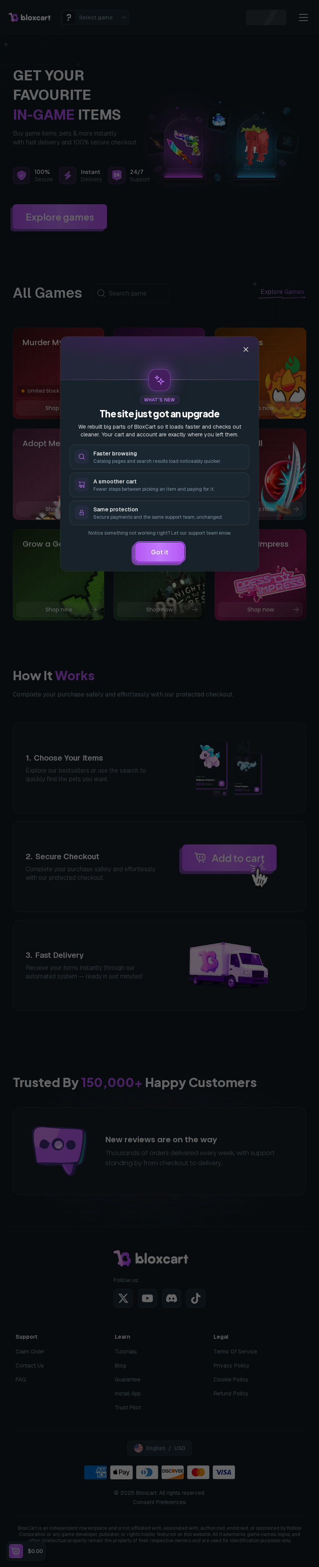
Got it (159, 552)
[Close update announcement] (246, 349)
